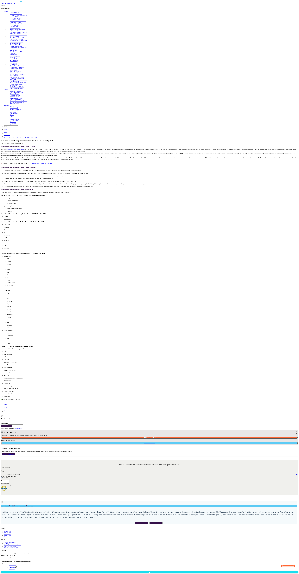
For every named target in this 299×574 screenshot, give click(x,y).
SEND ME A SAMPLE (149, 437)
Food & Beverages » (15, 36)
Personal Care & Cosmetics (16, 84)
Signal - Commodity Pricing (17, 102)
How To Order (7, 532)
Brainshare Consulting (15, 91)
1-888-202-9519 (15, 557)
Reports (6, 11)
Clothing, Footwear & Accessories (18, 15)
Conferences (13, 112)
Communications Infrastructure (17, 67)
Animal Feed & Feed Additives (17, 37)
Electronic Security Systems (17, 23)
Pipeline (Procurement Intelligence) (12, 545)
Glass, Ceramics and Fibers (16, 52)
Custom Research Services (16, 92)
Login (5, 129)
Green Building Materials (16, 46)
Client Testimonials (14, 110)
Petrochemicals (13, 85)
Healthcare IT (13, 57)
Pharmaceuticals (14, 61)
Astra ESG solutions (15, 103)
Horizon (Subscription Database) (12, 547)
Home (5, 132)
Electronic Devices (14, 25)
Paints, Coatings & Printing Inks (18, 82)
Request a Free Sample (288, 566)
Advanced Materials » (15, 43)
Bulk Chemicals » (14, 75)
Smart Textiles (13, 50)
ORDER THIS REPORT (149, 443)
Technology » (13, 64)
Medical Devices (14, 59)
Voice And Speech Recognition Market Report (40, 163)
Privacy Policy (18, 428)
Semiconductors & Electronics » (18, 21)
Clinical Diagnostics (15, 56)
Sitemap (6, 536)
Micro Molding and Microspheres (18, 47)
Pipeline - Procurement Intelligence (18, 101)
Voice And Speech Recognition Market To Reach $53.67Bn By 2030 (21, 137)
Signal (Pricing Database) (10, 546)
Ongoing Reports (14, 120)
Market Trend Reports (15, 99)
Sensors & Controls (15, 28)
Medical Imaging (14, 60)
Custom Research (8, 543)
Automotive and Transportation (17, 66)
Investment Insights (14, 96)
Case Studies (13, 122)
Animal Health (13, 63)
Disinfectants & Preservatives (17, 78)
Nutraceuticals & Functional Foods (18, 40)
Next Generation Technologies (17, 74)
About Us (6, 105)
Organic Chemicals (14, 81)
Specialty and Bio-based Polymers (18, 35)
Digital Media (13, 70)
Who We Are (13, 106)
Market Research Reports (16, 98)
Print (5, 413)
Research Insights (14, 119)
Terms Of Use (7, 535)
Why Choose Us (14, 108)
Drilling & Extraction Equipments (18, 80)
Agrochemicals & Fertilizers (17, 77)
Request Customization (8, 454)
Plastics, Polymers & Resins (17, 87)
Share (5, 404)
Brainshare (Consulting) (9, 542)
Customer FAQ (7, 531)
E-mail (5, 407)
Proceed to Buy (155, 523)
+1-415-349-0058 (5, 557)
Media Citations (14, 113)
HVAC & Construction (15, 71)
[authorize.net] (4, 490)
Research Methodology (15, 109)
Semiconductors (14, 26)
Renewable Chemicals (15, 33)
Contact (12, 115)
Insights (6, 117)
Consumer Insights (14, 94)
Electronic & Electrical (15, 18)
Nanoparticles (13, 49)
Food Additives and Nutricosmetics (18, 32)
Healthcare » (13, 53)
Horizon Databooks (15, 95)
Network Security (14, 73)
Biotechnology (13, 54)
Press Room (13, 123)
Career (11, 116)
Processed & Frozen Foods (16, 42)
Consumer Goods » (15, 12)
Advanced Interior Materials (17, 44)
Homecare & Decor (15, 19)
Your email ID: (4, 423)
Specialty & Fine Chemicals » (17, 29)
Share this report (6, 425)
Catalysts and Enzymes (15, 30)
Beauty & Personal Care (16, 14)
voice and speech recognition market (15, 149)
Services (6, 89)
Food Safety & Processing (16, 39)
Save (5, 410)
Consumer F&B (14, 16)
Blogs (11, 124)
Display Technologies (15, 22)
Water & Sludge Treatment (16, 88)
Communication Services (16, 68)
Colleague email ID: (6, 422)
